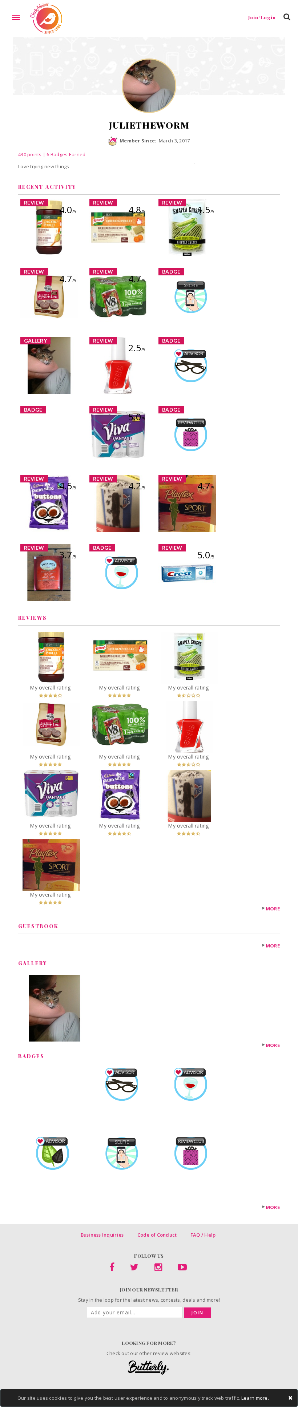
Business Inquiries (102, 1235)
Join (198, 1313)
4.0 (67, 209)
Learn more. (255, 1398)
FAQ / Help (203, 1235)
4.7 (67, 278)
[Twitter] (134, 1268)
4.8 (136, 209)
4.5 (67, 486)
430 (30, 154)
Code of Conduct (157, 1235)
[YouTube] (182, 1268)
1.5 (205, 209)
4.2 (136, 486)
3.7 (67, 555)
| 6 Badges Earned (64, 154)
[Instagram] (158, 1268)
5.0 (136, 417)
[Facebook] (112, 1268)
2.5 (136, 347)
